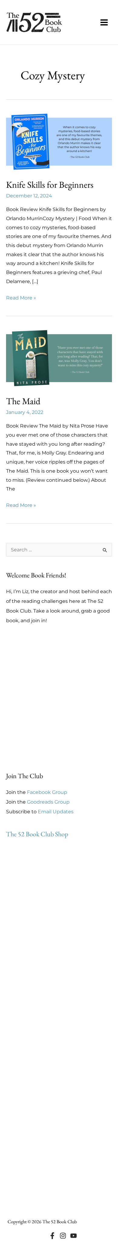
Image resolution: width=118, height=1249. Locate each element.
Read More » (21, 298)
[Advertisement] (59, 698)
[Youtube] (73, 1235)
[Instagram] (63, 1235)
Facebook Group (47, 792)
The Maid (23, 401)
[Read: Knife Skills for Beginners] (59, 141)
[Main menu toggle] (104, 22)
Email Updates (56, 811)
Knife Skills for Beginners (49, 184)
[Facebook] (52, 1235)
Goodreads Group (48, 802)
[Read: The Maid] (59, 358)
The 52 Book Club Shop (37, 834)
